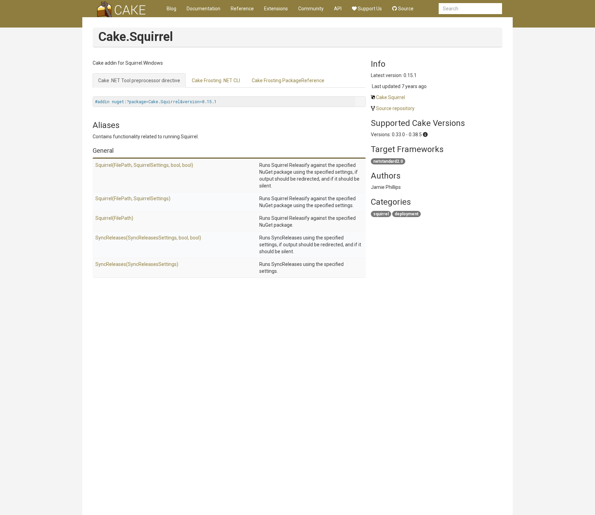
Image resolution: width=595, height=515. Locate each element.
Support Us (369, 8)
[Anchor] (117, 150)
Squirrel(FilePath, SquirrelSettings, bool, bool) (144, 165)
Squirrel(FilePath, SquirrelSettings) (132, 198)
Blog (171, 8)
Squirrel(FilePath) (114, 218)
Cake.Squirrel (390, 97)
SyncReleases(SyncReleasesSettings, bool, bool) (148, 237)
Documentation (203, 8)
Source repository (395, 108)
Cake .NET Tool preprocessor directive (139, 80)
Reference (242, 8)
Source (405, 8)
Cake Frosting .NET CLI (216, 80)
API (338, 8)
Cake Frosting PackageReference (288, 80)
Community (311, 8)
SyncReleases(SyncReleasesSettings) (136, 264)
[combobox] (470, 8)
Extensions (276, 8)
